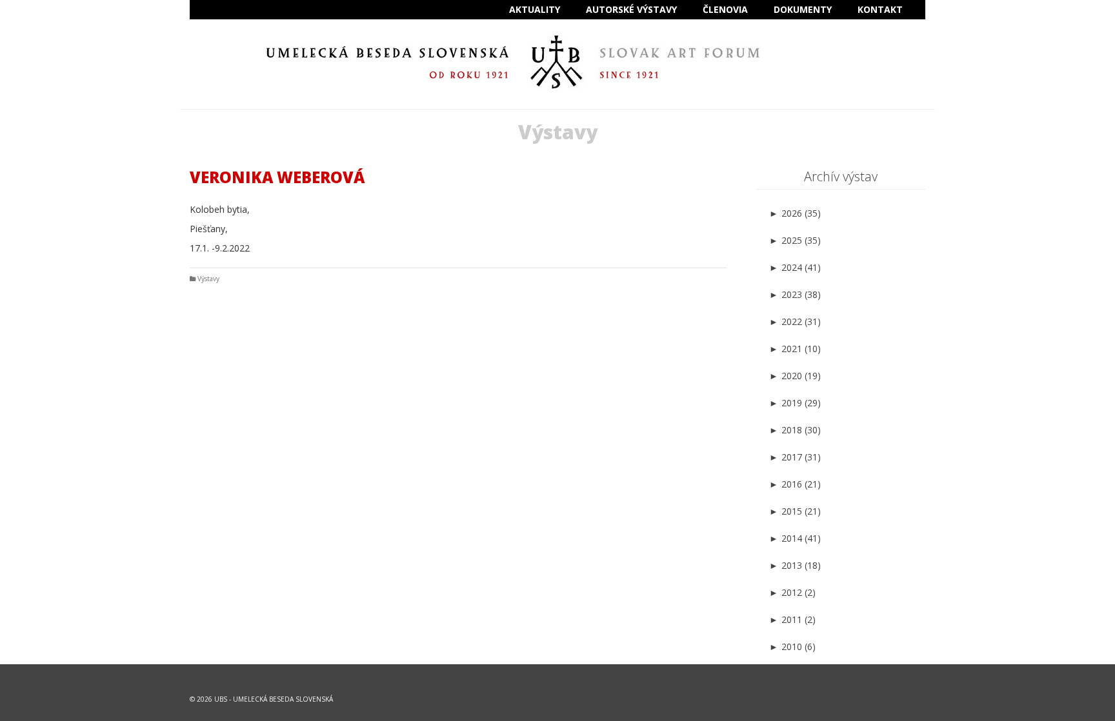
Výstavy (208, 278)
